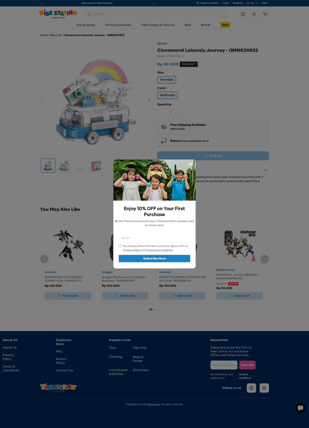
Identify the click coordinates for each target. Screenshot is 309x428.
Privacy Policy (132, 250)
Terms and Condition (160, 250)
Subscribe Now (154, 258)
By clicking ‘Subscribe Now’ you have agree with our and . (156, 248)
